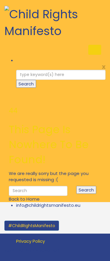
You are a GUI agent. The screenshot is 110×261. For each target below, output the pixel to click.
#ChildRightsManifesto (31, 226)
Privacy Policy (30, 241)
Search (26, 84)
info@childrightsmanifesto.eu (48, 205)
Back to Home (24, 199)
